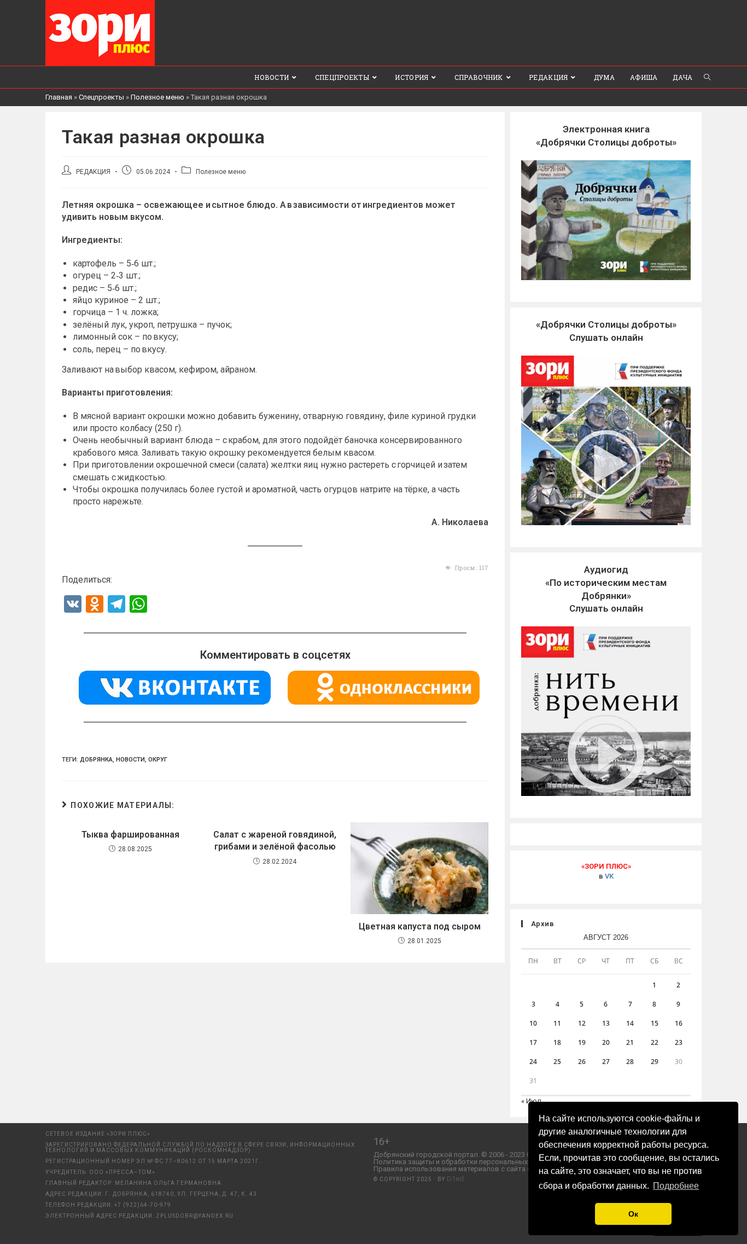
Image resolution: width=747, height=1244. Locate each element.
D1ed (455, 1179)
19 (582, 1042)
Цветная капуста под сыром (420, 926)
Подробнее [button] (676, 1185)
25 (557, 1061)
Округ (157, 759)
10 (533, 1023)
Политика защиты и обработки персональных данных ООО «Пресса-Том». (497, 1162)
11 (557, 1023)
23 (678, 1042)
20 (606, 1042)
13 (606, 1023)
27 (606, 1061)
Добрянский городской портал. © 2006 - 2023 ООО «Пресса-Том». (482, 1154)
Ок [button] (633, 1214)
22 (654, 1042)
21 (630, 1042)
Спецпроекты (101, 97)
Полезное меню (157, 97)
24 (533, 1061)
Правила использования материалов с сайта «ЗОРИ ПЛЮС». (474, 1169)
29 (654, 1061)
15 (654, 1023)
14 (630, 1023)
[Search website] (707, 77)
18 (557, 1042)
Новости (130, 759)
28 (630, 1061)
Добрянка (96, 759)
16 (678, 1023)
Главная (58, 97)
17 (533, 1042)
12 (582, 1023)
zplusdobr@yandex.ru (195, 1216)
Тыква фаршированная (130, 834)
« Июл (531, 1101)
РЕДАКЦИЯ (93, 172)
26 (582, 1061)
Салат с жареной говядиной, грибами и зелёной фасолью (274, 840)
